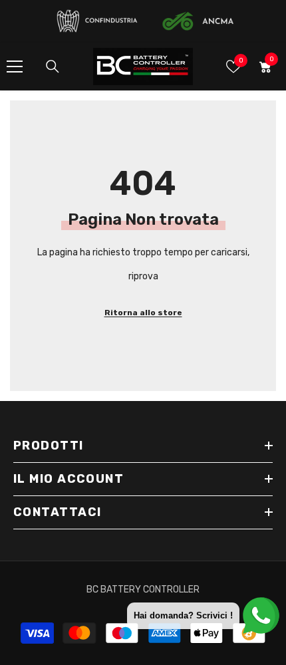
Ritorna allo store (143, 312)
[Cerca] (53, 66)
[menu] (15, 66)
